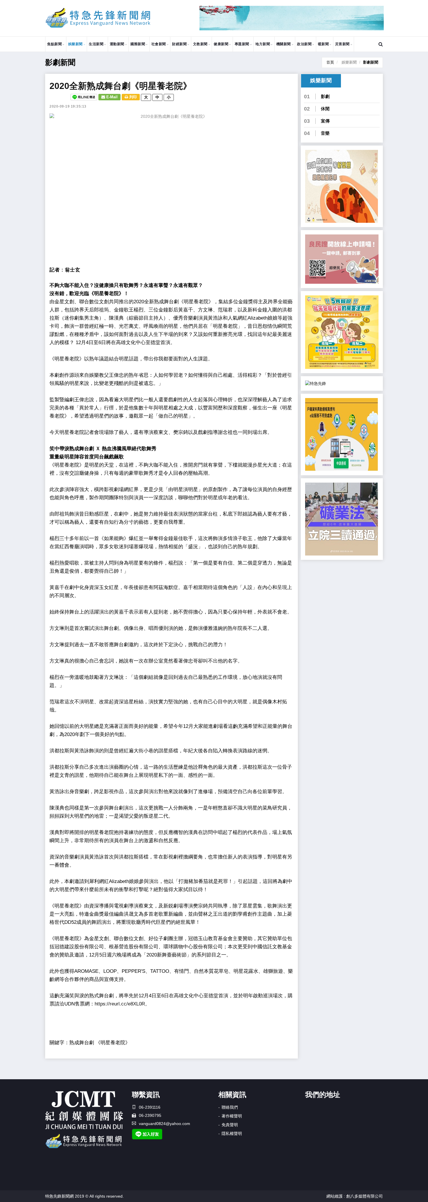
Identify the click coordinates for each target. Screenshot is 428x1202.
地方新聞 (262, 44)
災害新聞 (342, 44)
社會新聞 (158, 44)
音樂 (325, 133)
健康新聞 (221, 44)
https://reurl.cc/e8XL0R (120, 1004)
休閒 (325, 108)
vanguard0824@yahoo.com (164, 1123)
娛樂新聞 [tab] (321, 80)
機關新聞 (283, 44)
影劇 (325, 96)
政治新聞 (304, 44)
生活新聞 (96, 44)
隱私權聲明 (232, 1133)
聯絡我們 (230, 1107)
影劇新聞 (370, 62)
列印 (132, 97)
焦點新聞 (54, 44)
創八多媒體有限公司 (364, 1196)
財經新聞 (179, 44)
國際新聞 (137, 44)
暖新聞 (323, 44)
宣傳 (325, 120)
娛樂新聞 (75, 44)
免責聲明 (230, 1124)
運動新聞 (117, 44)
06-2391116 (149, 1107)
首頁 (330, 62)
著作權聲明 (232, 1116)
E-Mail (111, 97)
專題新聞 (242, 44)
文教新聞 (200, 44)
